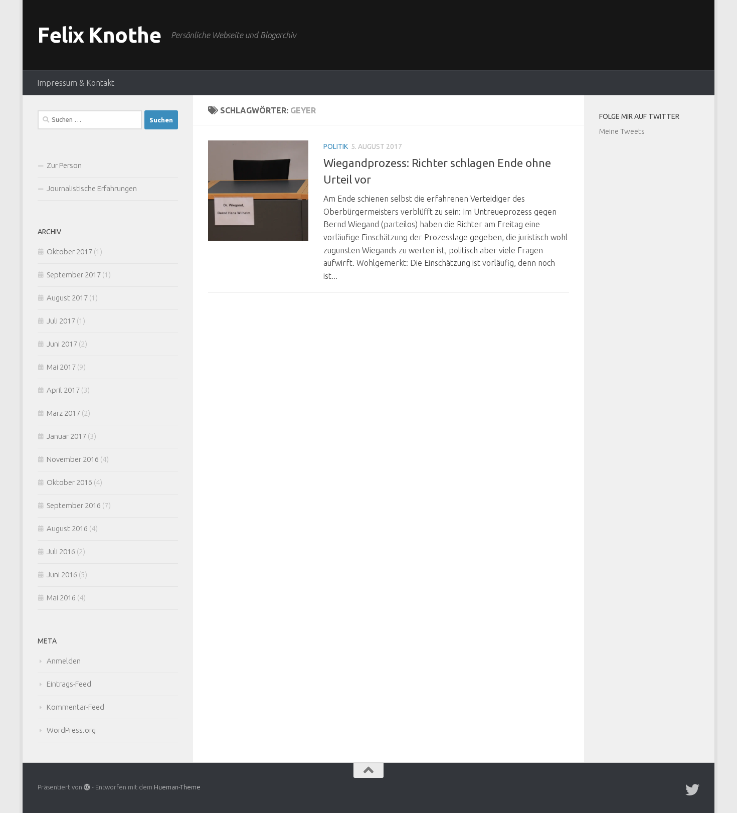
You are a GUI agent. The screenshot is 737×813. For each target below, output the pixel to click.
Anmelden (64, 661)
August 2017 (67, 297)
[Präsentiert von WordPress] (87, 787)
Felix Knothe (99, 35)
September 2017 (74, 274)
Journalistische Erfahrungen (92, 188)
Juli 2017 (61, 320)
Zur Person (64, 165)
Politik (335, 146)
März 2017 (63, 413)
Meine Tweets (622, 131)
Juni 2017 (62, 344)
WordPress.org (71, 730)
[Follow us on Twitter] (692, 790)
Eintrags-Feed (69, 684)
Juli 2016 (61, 551)
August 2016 (67, 528)
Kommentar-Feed (75, 707)
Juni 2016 (62, 574)
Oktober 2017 (69, 251)
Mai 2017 (61, 367)
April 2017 (63, 390)
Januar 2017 (66, 436)
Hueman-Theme (177, 786)
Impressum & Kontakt (75, 82)
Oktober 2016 (69, 482)
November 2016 (73, 459)
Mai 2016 (61, 597)
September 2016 (74, 505)
